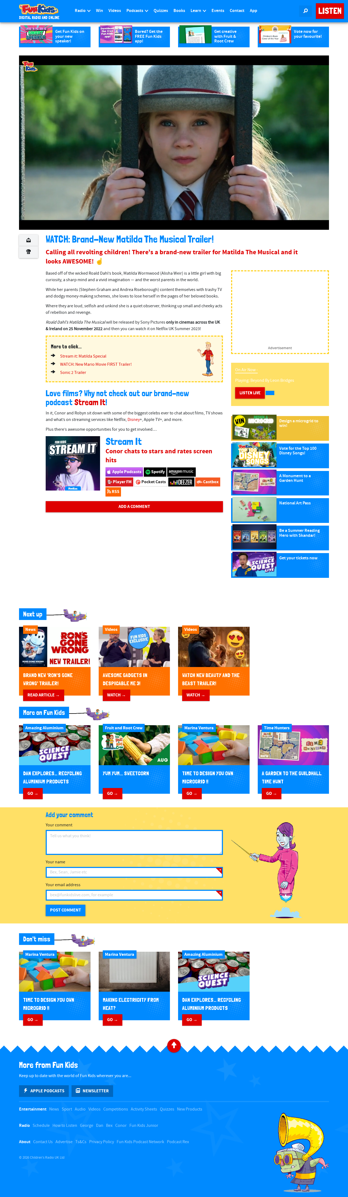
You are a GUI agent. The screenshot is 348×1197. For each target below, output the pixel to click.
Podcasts (135, 11)
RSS (115, 492)
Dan (99, 1125)
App (253, 11)
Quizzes (161, 11)
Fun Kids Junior (143, 1125)
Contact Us (43, 1142)
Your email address (63, 885)
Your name (55, 862)
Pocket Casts (153, 482)
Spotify (157, 472)
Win (99, 11)
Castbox (210, 482)
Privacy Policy (101, 1142)
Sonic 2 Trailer (73, 373)
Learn (196, 11)
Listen (329, 11)
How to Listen (64, 1125)
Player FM (122, 482)
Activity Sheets (144, 1109)
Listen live (250, 392)
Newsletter (96, 1091)
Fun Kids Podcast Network (140, 1142)
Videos (114, 11)
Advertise (64, 1142)
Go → (32, 793)
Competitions (115, 1109)
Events (218, 11)
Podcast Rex (178, 1142)
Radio (80, 11)
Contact (237, 11)
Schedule (41, 1125)
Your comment (59, 825)
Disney (134, 420)
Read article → (43, 695)
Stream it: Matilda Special (83, 356)
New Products (189, 1109)
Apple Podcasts (126, 472)
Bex (109, 1125)
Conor (121, 1125)
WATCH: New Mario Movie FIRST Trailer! (96, 364)
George (86, 1125)
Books (179, 11)
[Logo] (30, 66)
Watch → (116, 695)
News (54, 1109)
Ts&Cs (80, 1142)
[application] (174, 142)
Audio (80, 1109)
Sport (67, 1109)
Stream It (89, 402)
